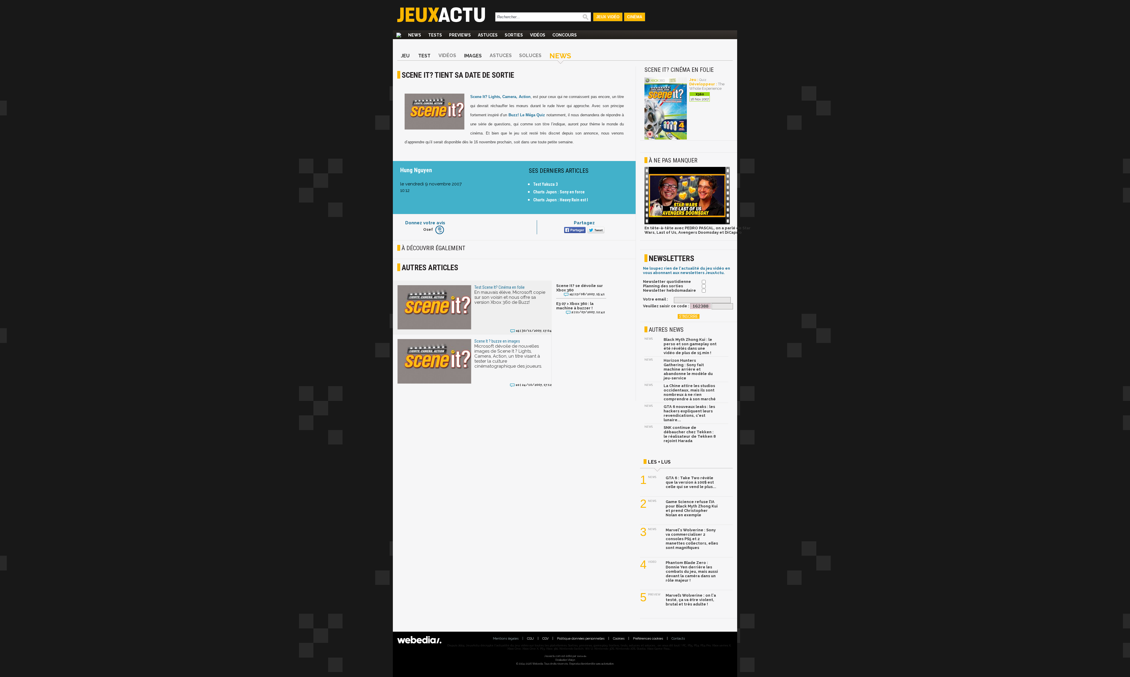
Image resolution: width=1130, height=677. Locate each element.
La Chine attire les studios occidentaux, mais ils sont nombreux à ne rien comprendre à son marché (690, 392)
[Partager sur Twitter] (595, 230)
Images (473, 56)
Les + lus (659, 462)
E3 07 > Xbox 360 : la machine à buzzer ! (575, 305)
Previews (460, 35)
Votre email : (655, 299)
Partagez (584, 222)
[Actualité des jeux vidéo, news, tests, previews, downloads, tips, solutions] (398, 35)
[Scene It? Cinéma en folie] (665, 138)
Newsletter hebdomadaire (669, 290)
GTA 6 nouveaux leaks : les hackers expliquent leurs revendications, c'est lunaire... (689, 413)
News (414, 35)
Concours (564, 35)
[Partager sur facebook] (574, 230)
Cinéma (634, 17)
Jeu (405, 56)
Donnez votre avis (425, 222)
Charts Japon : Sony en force (559, 192)
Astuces (488, 35)
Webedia (581, 656)
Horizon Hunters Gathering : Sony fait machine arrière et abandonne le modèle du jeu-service (688, 369)
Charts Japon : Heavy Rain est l (560, 200)
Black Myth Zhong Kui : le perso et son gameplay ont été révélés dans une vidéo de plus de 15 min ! (690, 346)
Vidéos (537, 35)
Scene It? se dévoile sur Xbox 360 (579, 287)
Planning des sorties (663, 286)
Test (424, 56)
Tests (435, 35)
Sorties (514, 35)
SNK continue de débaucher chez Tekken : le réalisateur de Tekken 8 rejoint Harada (690, 434)
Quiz (702, 80)
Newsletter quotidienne (667, 281)
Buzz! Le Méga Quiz (526, 115)
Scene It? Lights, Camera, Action (500, 96)
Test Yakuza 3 (545, 184)
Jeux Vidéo (607, 17)
